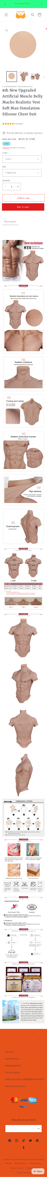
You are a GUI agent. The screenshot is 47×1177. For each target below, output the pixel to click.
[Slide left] (3, 77)
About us (9, 1052)
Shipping (5, 148)
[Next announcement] (42, 4)
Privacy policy (12, 1072)
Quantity (6, 180)
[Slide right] (44, 77)
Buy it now (23, 207)
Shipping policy (33, 1168)
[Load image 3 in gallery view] (35, 76)
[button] (6, 14)
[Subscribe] (38, 1128)
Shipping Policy (13, 1065)
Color (4, 153)
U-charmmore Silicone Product (22, 1159)
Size (4, 167)
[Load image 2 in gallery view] (23, 76)
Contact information (25, 1173)
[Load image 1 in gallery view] (12, 76)
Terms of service (16, 1168)
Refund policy (12, 1058)
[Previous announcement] (5, 4)
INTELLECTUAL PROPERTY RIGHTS (23, 1079)
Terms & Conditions (15, 1086)
